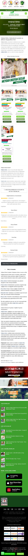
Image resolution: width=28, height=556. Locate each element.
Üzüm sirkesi (4, 284)
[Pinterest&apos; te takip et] (21, 10)
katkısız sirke (15, 346)
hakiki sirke (22, 346)
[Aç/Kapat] (5, 56)
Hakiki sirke (3, 181)
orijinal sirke (4, 52)
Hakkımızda (12, 511)
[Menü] (2, 13)
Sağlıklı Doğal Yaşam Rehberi (16, 513)
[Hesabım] (26, 13)
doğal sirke (15, 303)
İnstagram (9, 362)
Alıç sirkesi (3, 288)
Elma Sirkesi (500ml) (7, 143)
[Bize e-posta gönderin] (20, 10)
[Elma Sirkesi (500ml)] (7, 131)
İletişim (23, 512)
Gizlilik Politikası (19, 511)
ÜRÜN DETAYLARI (7, 119)
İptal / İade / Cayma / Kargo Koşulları (11, 512)
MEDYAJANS (19, 543)
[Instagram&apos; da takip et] (17, 10)
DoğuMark (9, 520)
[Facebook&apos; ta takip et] (16, 10)
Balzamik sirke (4, 292)
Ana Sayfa (6, 24)
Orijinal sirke (4, 169)
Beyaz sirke (4, 296)
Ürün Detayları (7, 116)
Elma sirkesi (4, 280)
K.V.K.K (6, 513)
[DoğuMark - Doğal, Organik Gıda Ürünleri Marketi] (14, 13)
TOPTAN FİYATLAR (7, 121)
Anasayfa (6, 511)
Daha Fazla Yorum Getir (10, 263)
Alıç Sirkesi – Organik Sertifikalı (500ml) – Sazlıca (7, 108)
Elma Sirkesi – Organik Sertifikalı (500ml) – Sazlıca (21, 108)
